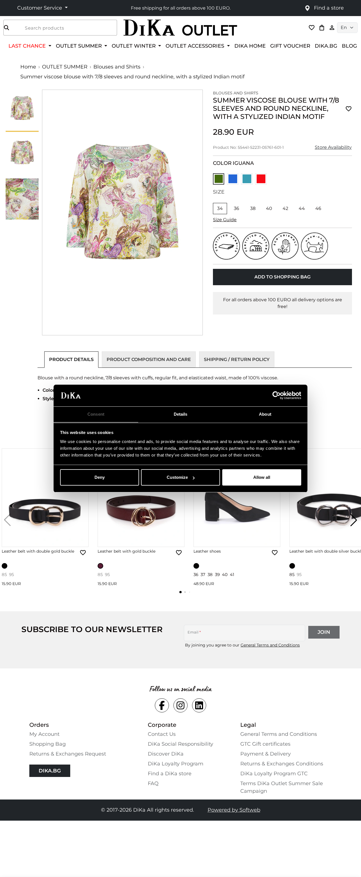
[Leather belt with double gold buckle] (45, 497)
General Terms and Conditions (270, 645)
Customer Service (40, 8)
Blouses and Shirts (116, 67)
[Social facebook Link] (162, 705)
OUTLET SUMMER (64, 67)
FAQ (153, 783)
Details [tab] (181, 414)
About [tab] (265, 414)
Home (28, 67)
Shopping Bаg (47, 744)
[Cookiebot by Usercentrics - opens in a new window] (276, 395)
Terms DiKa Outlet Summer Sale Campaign (281, 787)
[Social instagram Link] (180, 705)
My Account (44, 734)
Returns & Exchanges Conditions (281, 764)
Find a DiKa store (169, 773)
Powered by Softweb (234, 810)
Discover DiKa (166, 754)
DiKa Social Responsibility (180, 744)
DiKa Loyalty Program (175, 764)
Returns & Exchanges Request (67, 754)
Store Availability (333, 147)
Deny (99, 477)
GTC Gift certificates (265, 744)
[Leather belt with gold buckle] (141, 497)
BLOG (349, 46)
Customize (177, 477)
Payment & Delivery (265, 754)
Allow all (261, 477)
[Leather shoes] (236, 497)
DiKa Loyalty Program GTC (274, 773)
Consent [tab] (95, 414)
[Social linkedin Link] (199, 705)
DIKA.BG (326, 46)
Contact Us (162, 734)
